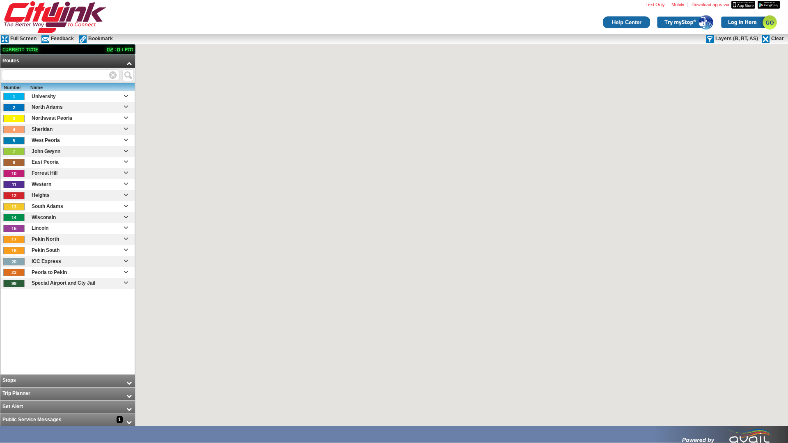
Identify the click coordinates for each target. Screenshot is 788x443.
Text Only (655, 4)
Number (12, 87)
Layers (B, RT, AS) (736, 38)
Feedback (62, 38)
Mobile (677, 4)
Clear (777, 38)
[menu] (67, 241)
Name (36, 87)
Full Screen (23, 38)
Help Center (626, 22)
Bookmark (100, 38)
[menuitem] (67, 214)
